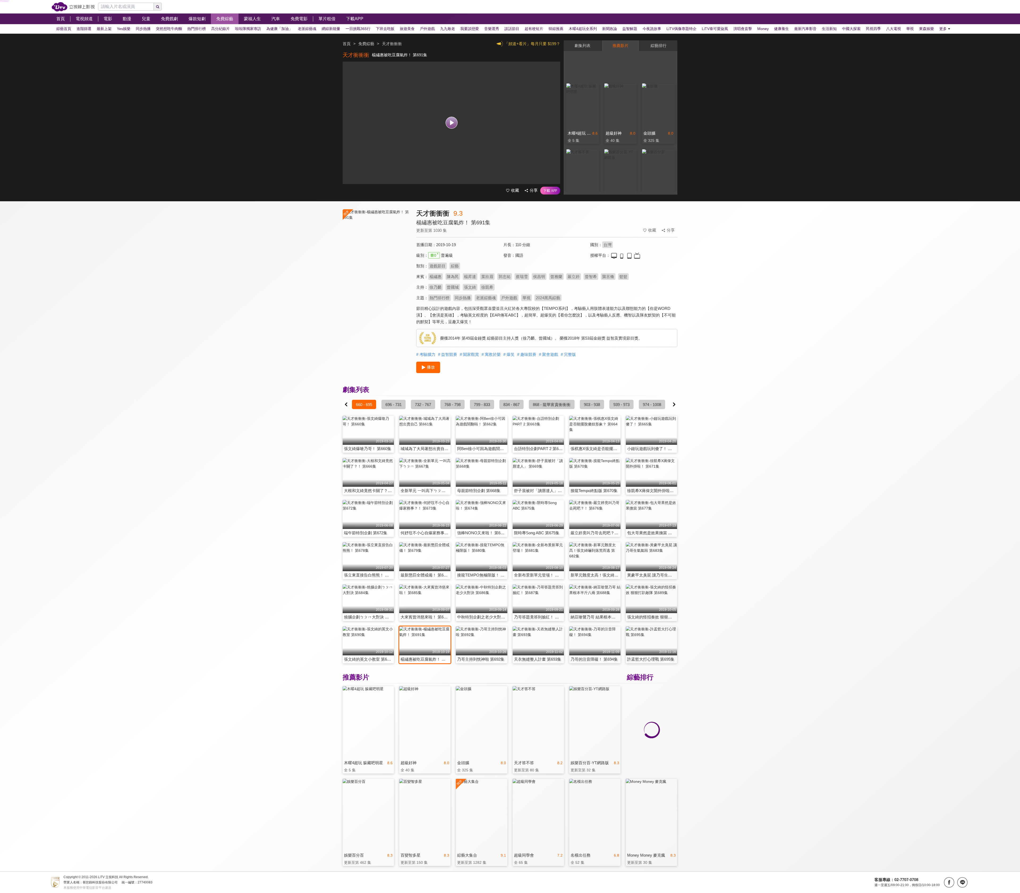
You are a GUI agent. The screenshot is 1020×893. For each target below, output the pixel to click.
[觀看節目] (451, 123)
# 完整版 (568, 354)
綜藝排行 (658, 45)
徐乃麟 (435, 287)
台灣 (607, 244)
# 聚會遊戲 (548, 354)
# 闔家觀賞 (469, 354)
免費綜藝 (366, 43)
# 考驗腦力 (425, 354)
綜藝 (455, 266)
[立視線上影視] (73, 6)
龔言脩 (608, 276)
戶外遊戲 (509, 298)
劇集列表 (582, 45)
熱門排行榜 (439, 298)
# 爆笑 (509, 354)
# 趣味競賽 (526, 354)
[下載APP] (550, 191)
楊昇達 (470, 276)
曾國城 (453, 287)
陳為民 (453, 276)
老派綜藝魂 (486, 298)
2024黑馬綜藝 (548, 298)
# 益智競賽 (447, 354)
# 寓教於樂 (491, 354)
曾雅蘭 (556, 276)
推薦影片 (620, 45)
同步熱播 (463, 298)
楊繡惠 (435, 276)
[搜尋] (158, 7)
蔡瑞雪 (522, 276)
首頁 (347, 43)
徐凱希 (487, 287)
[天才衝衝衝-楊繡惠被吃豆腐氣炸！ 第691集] (376, 256)
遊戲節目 (437, 266)
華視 (526, 298)
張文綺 (470, 287)
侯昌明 (539, 276)
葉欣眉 (487, 276)
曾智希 (591, 276)
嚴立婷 (574, 276)
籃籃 (623, 276)
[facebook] (949, 882)
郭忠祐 (505, 276)
